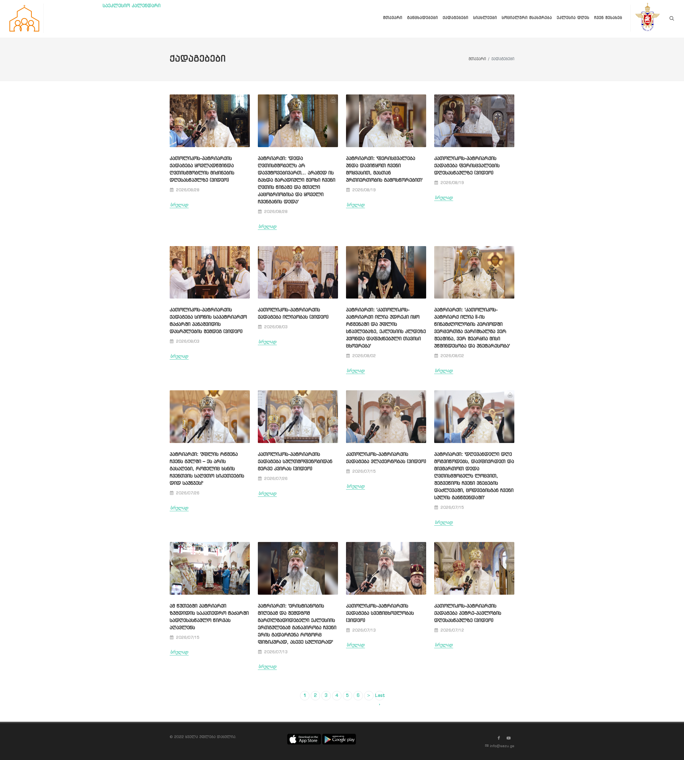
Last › (379, 696)
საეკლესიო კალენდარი (132, 6)
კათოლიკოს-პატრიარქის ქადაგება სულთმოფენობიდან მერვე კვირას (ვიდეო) (295, 461)
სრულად (179, 205)
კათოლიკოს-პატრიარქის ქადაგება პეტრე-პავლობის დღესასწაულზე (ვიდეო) (467, 613)
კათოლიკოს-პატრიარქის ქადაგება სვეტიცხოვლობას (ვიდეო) (380, 613)
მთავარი (477, 59)
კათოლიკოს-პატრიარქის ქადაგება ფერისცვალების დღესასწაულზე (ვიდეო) (467, 165)
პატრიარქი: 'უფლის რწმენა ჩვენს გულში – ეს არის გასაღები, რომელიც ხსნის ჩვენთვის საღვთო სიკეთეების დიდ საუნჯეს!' (207, 469)
